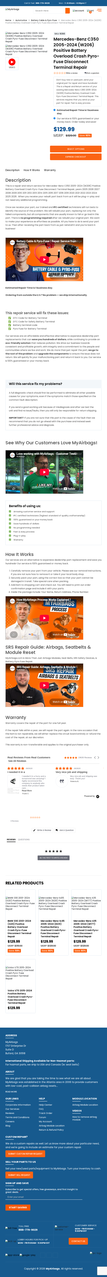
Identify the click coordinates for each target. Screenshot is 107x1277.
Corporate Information (18, 1104)
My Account (45, 1121)
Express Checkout (75, 156)
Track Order (45, 1113)
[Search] (67, 10)
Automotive (21, 20)
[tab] (42, 830)
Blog (7, 1125)
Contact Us (78, 1241)
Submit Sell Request (19, 1175)
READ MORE (11, 1092)
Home (8, 20)
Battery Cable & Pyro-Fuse (44, 20)
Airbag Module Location (52, 1125)
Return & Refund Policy (51, 1129)
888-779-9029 (43, 3)
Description (12, 170)
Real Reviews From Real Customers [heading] (29, 757)
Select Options (75, 149)
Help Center (45, 1104)
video (12, 67)
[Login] (78, 10)
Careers (9, 1121)
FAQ (41, 1109)
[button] (95, 757)
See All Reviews (17, 761)
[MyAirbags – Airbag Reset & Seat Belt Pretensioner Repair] (12, 9)
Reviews (9, 1113)
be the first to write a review (53, 858)
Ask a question (93, 73)
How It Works (32, 170)
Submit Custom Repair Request (25, 1153)
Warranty (50, 170)
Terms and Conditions (17, 1117)
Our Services (12, 1109)
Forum (42, 1117)
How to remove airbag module (84, 1118)
